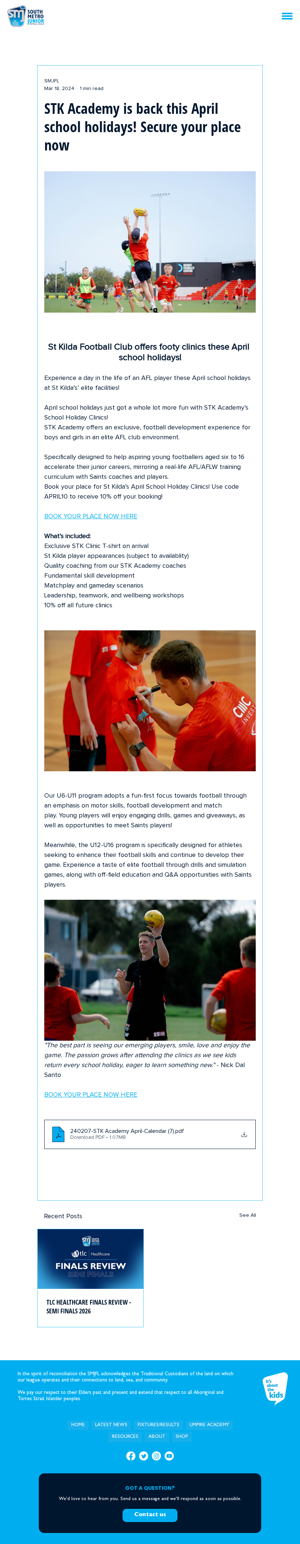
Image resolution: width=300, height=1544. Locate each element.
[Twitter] (143, 1456)
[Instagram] (156, 1456)
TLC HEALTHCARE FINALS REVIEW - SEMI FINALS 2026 (88, 1306)
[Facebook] (130, 1456)
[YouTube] (169, 1456)
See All (247, 1215)
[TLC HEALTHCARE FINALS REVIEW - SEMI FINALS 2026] (90, 1259)
